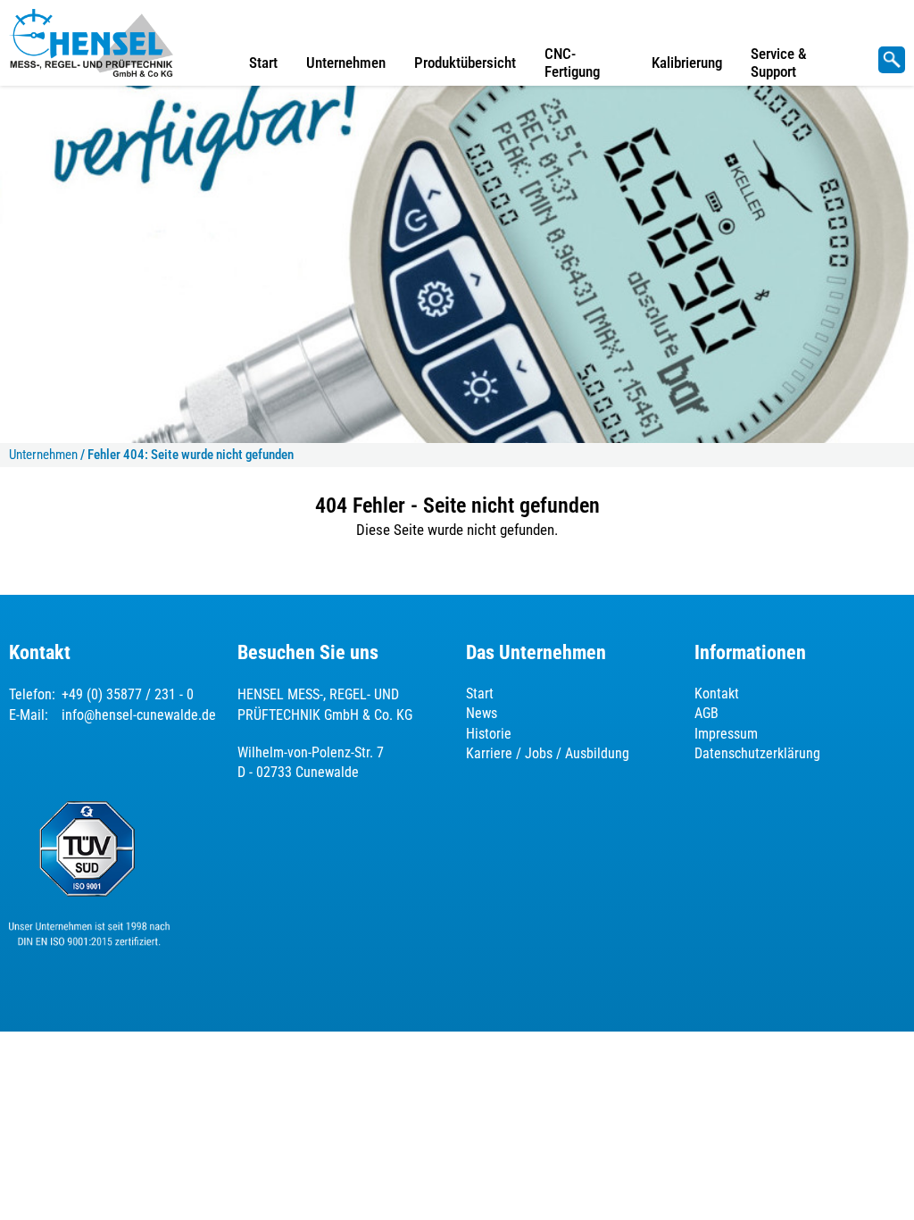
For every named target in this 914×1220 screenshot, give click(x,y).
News (481, 713)
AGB (706, 713)
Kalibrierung (687, 62)
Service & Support (779, 62)
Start (263, 62)
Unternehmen (346, 62)
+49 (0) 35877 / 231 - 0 (128, 694)
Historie (488, 733)
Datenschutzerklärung (757, 753)
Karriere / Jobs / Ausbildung (547, 753)
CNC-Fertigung (572, 62)
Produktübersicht (465, 62)
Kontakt (716, 693)
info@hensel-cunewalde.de (139, 714)
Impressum (726, 733)
